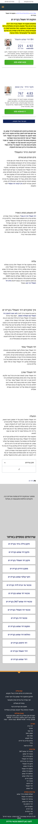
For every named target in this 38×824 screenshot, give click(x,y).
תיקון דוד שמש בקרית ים (19, 552)
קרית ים (31, 481)
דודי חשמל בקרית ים (19, 651)
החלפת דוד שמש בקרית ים (19, 634)
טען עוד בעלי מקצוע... (19, 121)
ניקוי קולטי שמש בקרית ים (19, 576)
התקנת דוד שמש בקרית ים (19, 626)
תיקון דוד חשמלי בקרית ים (19, 560)
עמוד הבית (33, 13)
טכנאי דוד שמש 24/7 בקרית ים (19, 601)
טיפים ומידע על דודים (23, 13)
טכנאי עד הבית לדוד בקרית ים (19, 585)
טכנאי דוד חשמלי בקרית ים (19, 609)
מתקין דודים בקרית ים (19, 568)
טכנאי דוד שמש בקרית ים (19, 593)
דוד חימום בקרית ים (19, 642)
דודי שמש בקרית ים (19, 659)
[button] (3, 7)
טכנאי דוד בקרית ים (19, 618)
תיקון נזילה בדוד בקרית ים (19, 543)
